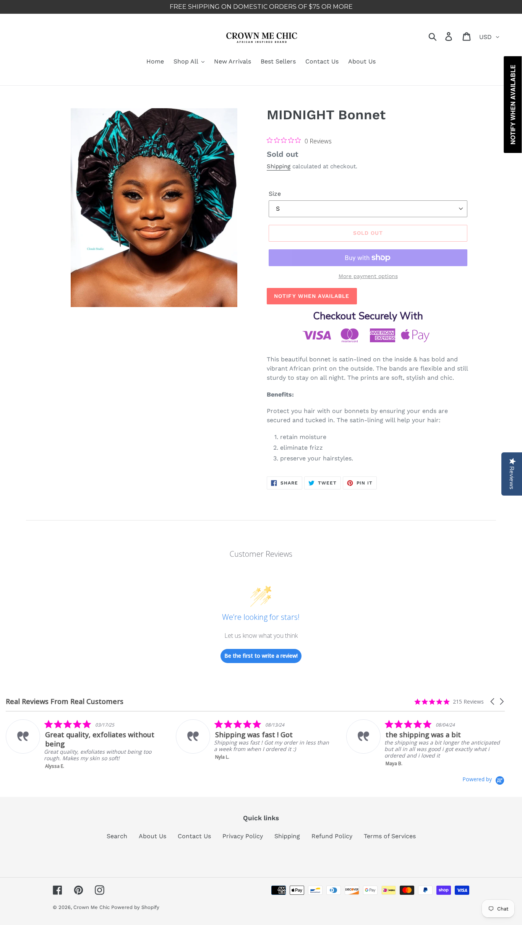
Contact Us (194, 836)
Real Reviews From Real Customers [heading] (64, 701)
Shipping (278, 166)
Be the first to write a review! (261, 655)
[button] (493, 701)
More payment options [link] (368, 276)
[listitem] (83, 744)
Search (117, 836)
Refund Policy (331, 836)
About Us (152, 836)
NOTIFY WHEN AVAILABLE (312, 296)
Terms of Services (390, 836)
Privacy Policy (242, 836)
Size (275, 193)
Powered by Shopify (135, 907)
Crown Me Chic (92, 907)
